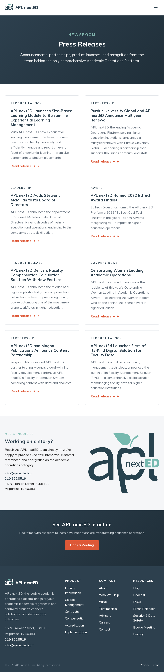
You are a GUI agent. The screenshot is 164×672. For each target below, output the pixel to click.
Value (103, 602)
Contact (104, 629)
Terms (155, 665)
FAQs (137, 602)
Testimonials (108, 609)
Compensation (75, 618)
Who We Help (109, 595)
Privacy (138, 634)
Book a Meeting (82, 545)
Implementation (76, 632)
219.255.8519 (15, 478)
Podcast (139, 595)
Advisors (105, 615)
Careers (104, 622)
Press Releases (144, 609)
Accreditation (74, 625)
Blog (136, 588)
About (103, 588)
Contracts (72, 611)
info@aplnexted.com (19, 473)
